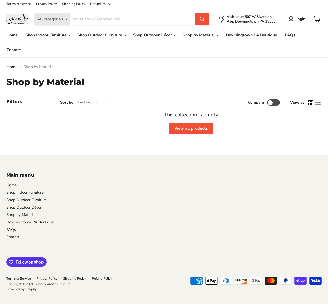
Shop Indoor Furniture (46, 35)
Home (12, 35)
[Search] (202, 19)
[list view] (318, 102)
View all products (191, 128)
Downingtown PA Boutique (251, 35)
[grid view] (310, 102)
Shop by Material (199, 35)
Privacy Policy (46, 4)
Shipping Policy (73, 4)
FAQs (290, 35)
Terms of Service (18, 4)
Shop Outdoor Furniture (100, 35)
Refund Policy (100, 4)
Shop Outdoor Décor (153, 35)
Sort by (66, 102)
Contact (13, 50)
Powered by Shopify (21, 289)
